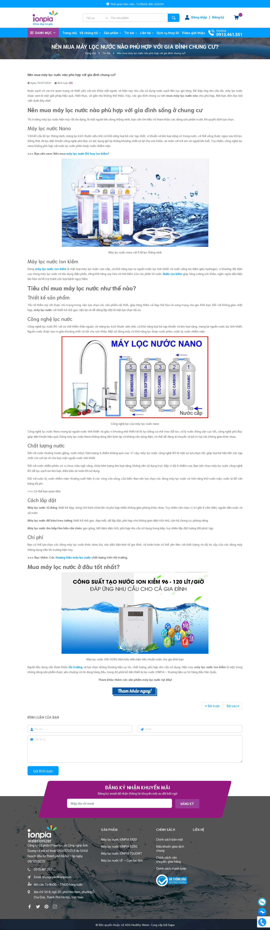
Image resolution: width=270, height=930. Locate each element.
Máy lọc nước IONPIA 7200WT (121, 853)
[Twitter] (38, 907)
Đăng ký (218, 17)
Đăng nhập (199, 17)
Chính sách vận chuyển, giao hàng (168, 859)
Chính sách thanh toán (171, 868)
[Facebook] (30, 907)
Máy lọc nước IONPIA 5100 (119, 839)
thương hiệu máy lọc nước (73, 557)
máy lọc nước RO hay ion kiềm (87, 153)
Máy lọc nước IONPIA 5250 (119, 846)
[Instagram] (55, 907)
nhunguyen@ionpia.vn (56, 877)
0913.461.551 (229, 34)
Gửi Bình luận (43, 771)
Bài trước (213, 706)
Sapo (171, 925)
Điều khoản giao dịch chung (170, 848)
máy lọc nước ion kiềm (50, 269)
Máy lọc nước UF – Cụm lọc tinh (122, 860)
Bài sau (232, 706)
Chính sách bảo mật (169, 839)
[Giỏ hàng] (236, 18)
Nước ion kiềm (172, 273)
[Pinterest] (46, 907)
